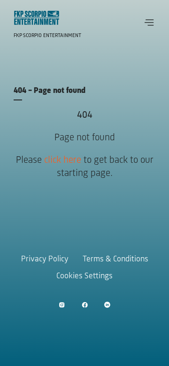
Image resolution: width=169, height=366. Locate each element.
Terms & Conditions (115, 259)
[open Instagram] (61, 304)
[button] (149, 22)
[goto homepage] (37, 18)
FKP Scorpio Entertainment (47, 35)
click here (62, 160)
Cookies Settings (84, 276)
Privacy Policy (45, 259)
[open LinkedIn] (107, 304)
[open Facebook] (84, 304)
